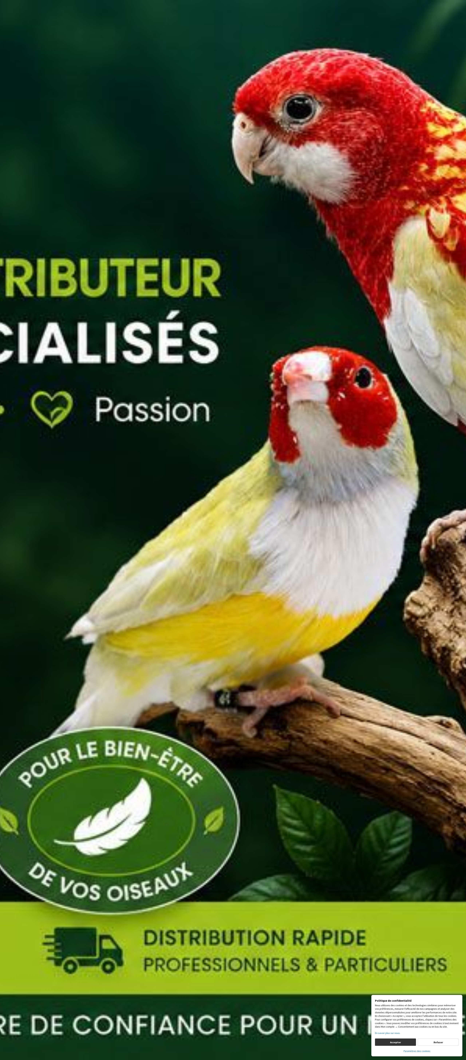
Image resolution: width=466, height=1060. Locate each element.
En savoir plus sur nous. (387, 1033)
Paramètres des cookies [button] (417, 1051)
